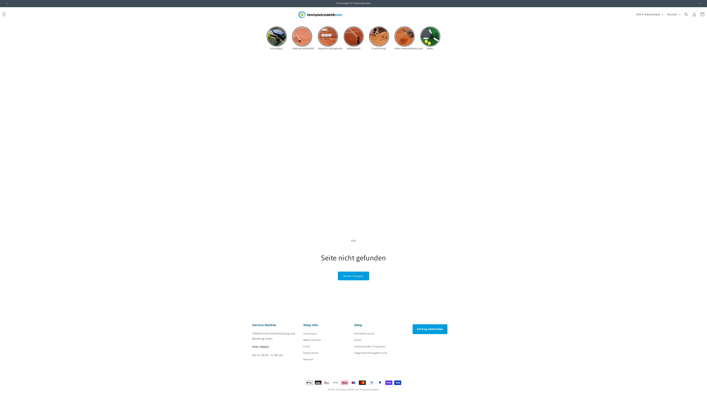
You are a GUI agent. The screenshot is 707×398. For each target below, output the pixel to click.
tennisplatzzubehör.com (347, 389)
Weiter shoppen (353, 276)
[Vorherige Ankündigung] (7, 3)
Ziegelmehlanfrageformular (370, 353)
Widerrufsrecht (312, 340)
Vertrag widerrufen (430, 329)
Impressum (310, 333)
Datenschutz (310, 353)
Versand (308, 359)
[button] (4, 14)
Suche (357, 340)
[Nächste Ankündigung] (700, 3)
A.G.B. (306, 346)
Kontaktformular (364, 333)
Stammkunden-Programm (369, 346)
